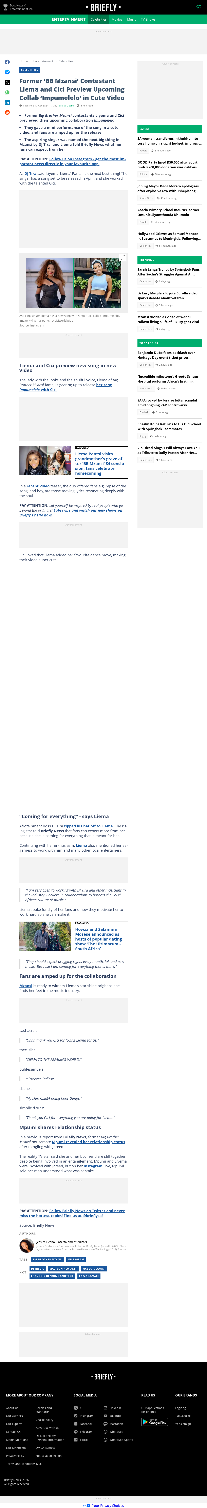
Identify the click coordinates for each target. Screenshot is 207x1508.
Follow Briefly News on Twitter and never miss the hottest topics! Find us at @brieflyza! (72, 1213)
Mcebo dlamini (94, 1268)
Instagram (93, 1166)
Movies (117, 19)
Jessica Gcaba (66, 105)
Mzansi (25, 985)
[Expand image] (123, 257)
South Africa (146, 198)
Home (23, 61)
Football (143, 412)
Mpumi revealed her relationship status (88, 1141)
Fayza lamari (89, 1276)
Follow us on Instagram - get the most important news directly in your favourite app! (72, 161)
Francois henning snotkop (52, 1276)
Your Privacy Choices (108, 1505)
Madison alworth (63, 1268)
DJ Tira (30, 173)
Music (131, 19)
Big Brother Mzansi (48, 1259)
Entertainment (69, 19)
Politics (143, 174)
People (143, 150)
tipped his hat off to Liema (88, 826)
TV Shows (148, 19)
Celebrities (99, 19)
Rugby (142, 436)
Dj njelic (37, 1268)
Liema (81, 845)
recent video (38, 486)
